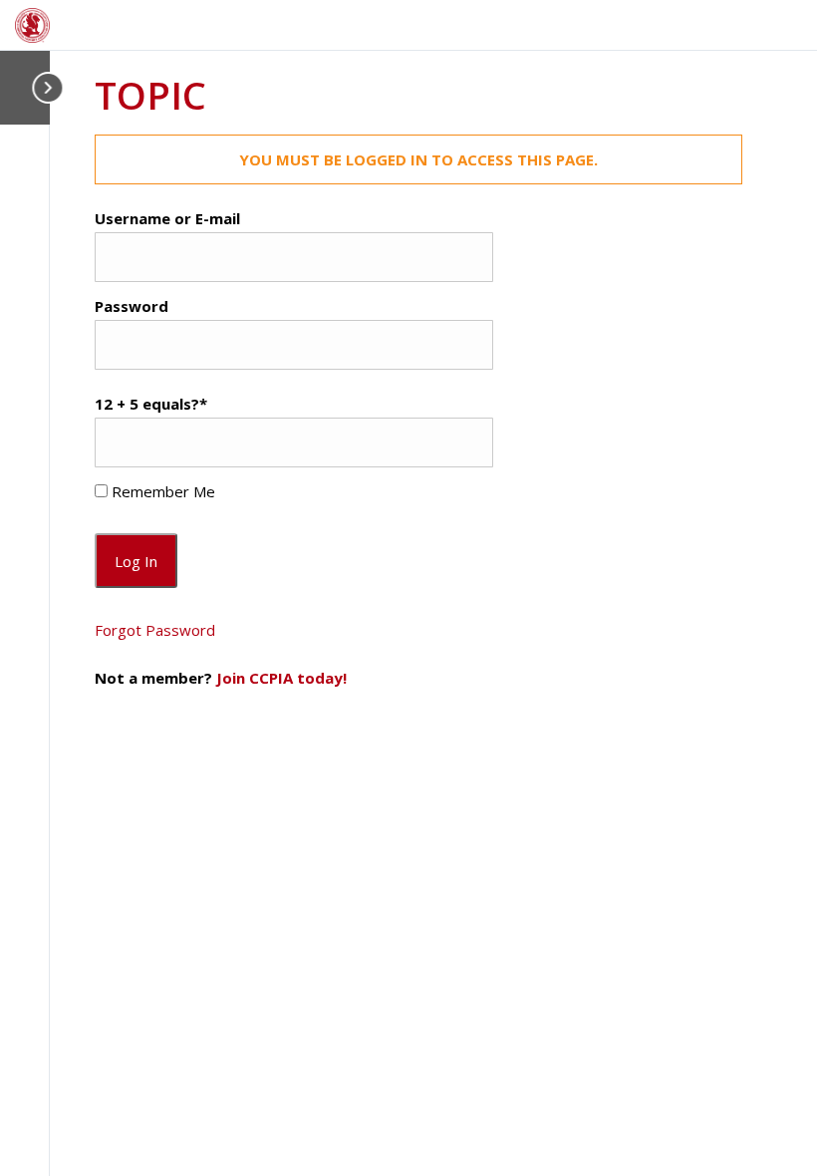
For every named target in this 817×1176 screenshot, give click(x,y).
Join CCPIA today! (281, 678)
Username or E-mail (167, 218)
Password (131, 306)
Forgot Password (155, 630)
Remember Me (161, 491)
